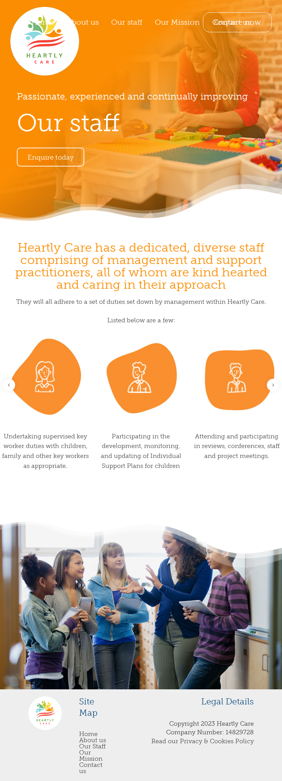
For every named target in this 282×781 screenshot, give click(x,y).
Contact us (90, 768)
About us (92, 740)
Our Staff (92, 746)
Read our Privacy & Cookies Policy (202, 741)
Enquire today (51, 157)
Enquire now (237, 22)
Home (88, 734)
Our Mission (90, 755)
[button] (9, 385)
